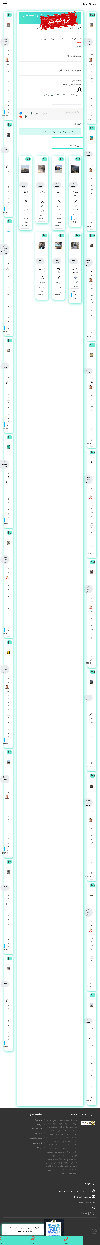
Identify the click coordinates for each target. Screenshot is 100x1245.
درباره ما (38, 1120)
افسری (42, 282)
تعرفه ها (38, 1133)
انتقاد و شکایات (36, 1138)
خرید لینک (38, 1148)
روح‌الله (58, 282)
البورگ (8, 489)
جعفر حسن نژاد (92, 74)
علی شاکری (92, 727)
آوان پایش (76, 283)
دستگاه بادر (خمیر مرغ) (75, 197)
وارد (53, 132)
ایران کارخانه (90, 4)
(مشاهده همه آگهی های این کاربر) (56, 95)
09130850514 (85, 1203)
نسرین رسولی (59, 207)
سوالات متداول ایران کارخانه (35, 1126)
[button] (26, 113)
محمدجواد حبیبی (8, 287)
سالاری (42, 205)
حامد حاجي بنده (92, 1056)
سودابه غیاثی (92, 512)
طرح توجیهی (37, 1143)
